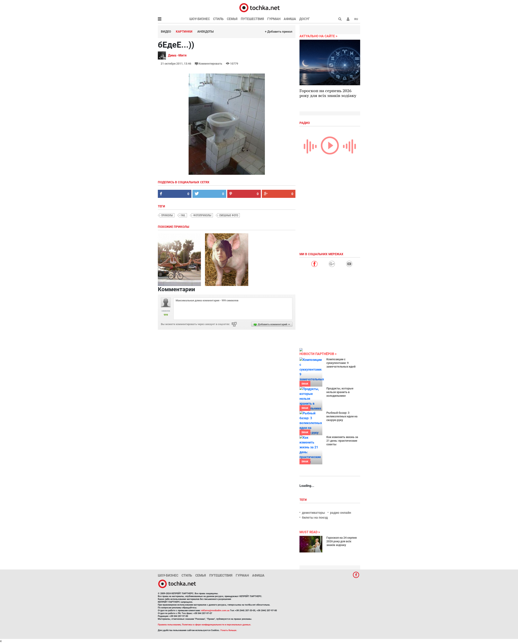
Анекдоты (205, 31)
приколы (167, 215)
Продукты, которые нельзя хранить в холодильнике (339, 392)
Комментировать (210, 63)
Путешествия (252, 19)
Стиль (218, 19)
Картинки (184, 31)
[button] (348, 19)
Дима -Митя (177, 55)
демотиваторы (313, 513)
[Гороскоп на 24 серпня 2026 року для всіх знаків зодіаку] (310, 544)
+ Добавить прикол (278, 31)
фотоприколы (202, 215)
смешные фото (228, 215)
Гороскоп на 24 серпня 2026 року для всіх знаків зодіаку (341, 541)
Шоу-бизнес (199, 19)
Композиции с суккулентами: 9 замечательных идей (341, 363)
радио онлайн (340, 513)
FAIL (183, 215)
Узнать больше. (228, 630)
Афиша (290, 19)
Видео (166, 31)
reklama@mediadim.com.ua (215, 610)
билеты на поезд (315, 517)
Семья (232, 19)
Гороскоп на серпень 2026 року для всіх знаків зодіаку (327, 93)
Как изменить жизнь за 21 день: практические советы (342, 440)
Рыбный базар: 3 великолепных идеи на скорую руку (342, 416)
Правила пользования (169, 624)
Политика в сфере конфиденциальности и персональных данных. (216, 624)
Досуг (304, 19)
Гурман (273, 19)
